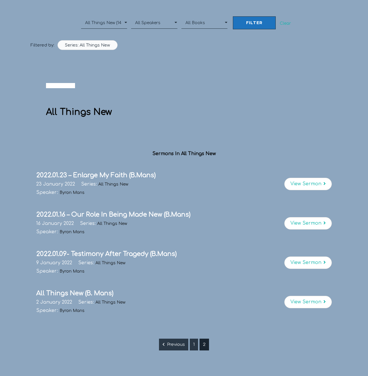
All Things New (113, 184)
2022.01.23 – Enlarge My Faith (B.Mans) (96, 175)
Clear (285, 23)
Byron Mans (72, 192)
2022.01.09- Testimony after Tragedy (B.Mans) (106, 253)
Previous (176, 344)
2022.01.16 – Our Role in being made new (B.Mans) (113, 214)
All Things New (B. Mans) (75, 293)
